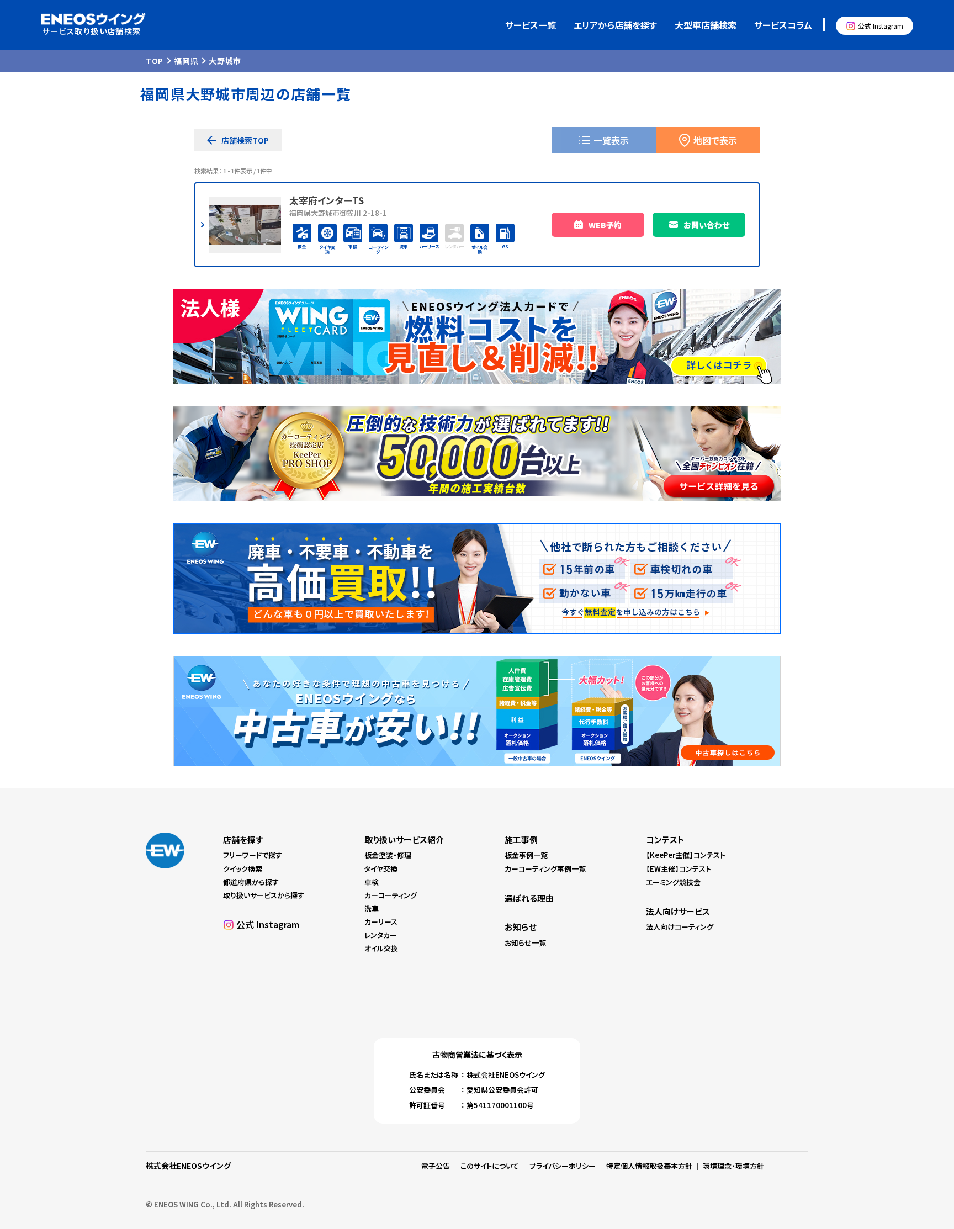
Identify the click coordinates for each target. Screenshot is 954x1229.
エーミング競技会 (673, 882)
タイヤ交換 (381, 869)
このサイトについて (489, 1166)
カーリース (381, 922)
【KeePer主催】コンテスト (685, 855)
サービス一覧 (530, 24)
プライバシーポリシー (562, 1166)
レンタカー (380, 935)
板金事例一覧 (526, 855)
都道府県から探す (251, 882)
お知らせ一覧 (525, 942)
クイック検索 (242, 869)
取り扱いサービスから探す (263, 895)
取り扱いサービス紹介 (404, 839)
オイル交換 (381, 948)
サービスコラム (783, 24)
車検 (371, 882)
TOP (154, 60)
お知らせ (520, 927)
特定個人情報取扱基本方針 (649, 1166)
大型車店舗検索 (705, 24)
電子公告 (435, 1166)
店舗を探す (243, 839)
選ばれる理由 (529, 898)
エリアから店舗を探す (615, 24)
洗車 (371, 908)
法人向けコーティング (679, 926)
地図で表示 (715, 140)
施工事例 (521, 839)
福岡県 (186, 60)
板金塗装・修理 (387, 855)
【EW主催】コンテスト (678, 869)
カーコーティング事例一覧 (545, 869)
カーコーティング (390, 895)
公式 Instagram (880, 25)
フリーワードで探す (252, 855)
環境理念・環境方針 (733, 1166)
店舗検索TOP (245, 140)
